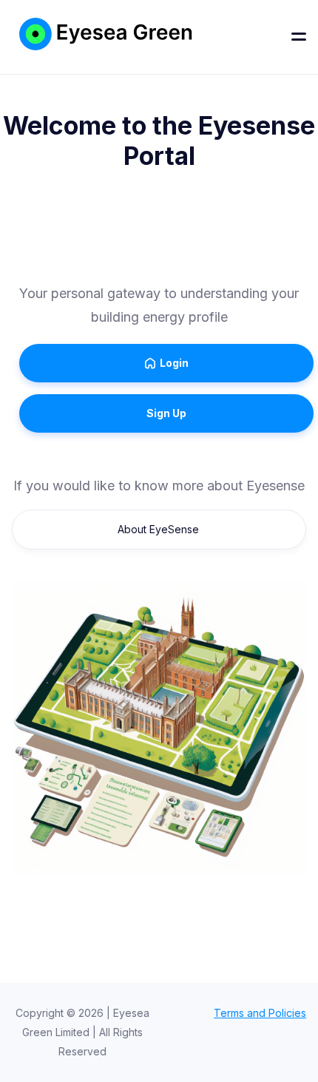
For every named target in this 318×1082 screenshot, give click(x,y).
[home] (73, 37)
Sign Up (166, 413)
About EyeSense (158, 529)
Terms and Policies (260, 1013)
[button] (298, 36)
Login (167, 362)
